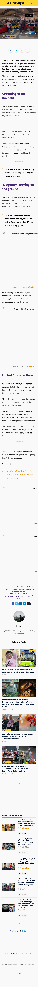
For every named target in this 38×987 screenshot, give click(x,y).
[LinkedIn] (20, 603)
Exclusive (29, 16)
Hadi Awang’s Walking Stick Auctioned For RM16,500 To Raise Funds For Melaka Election (16, 768)
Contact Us (19, 957)
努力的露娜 (30, 287)
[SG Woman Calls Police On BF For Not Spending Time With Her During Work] (19, 658)
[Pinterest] (22, 50)
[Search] (34, 3)
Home (4, 587)
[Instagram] (15, 931)
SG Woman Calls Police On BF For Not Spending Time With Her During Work (18, 671)
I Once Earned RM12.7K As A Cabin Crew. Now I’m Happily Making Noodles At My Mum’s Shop (26, 861)
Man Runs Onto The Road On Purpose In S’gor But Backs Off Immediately (20, 474)
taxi (29, 596)
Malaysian (20, 596)
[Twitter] (16, 50)
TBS (18, 599)
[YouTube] (18, 931)
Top (19, 973)
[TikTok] (20, 931)
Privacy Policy (25, 953)
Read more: (6, 464)
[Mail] (27, 931)
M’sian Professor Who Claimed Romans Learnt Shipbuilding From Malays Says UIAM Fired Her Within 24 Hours (18, 703)
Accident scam (23, 593)
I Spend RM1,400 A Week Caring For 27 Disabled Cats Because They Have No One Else (27, 841)
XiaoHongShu (10, 85)
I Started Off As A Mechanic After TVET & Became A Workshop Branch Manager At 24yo (26, 882)
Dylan (20, 33)
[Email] (27, 50)
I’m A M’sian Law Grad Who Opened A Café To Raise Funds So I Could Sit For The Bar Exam (26, 822)
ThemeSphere (31, 964)
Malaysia (9, 596)
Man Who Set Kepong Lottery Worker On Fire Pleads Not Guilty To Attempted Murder (18, 736)
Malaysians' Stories (12, 815)
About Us (14, 953)
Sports (20, 910)
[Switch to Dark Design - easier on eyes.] (31, 3)
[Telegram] (24, 603)
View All (33, 816)
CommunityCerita (23, 828)
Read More (22, 833)
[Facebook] (11, 50)
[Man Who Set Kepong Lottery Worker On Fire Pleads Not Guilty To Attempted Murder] (19, 722)
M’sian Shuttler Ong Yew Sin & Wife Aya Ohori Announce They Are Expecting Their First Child (26, 903)
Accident (10, 593)
